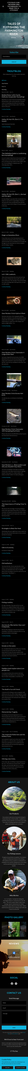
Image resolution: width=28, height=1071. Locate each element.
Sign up (14, 62)
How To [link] (4, 86)
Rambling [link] (4, 89)
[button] (3, 6)
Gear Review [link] (5, 83)
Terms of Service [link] (15, 1033)
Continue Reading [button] (6, 109)
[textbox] (14, 56)
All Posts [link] (4, 80)
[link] (14, 6)
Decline (7, 1067)
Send (14, 1027)
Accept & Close (20, 1067)
